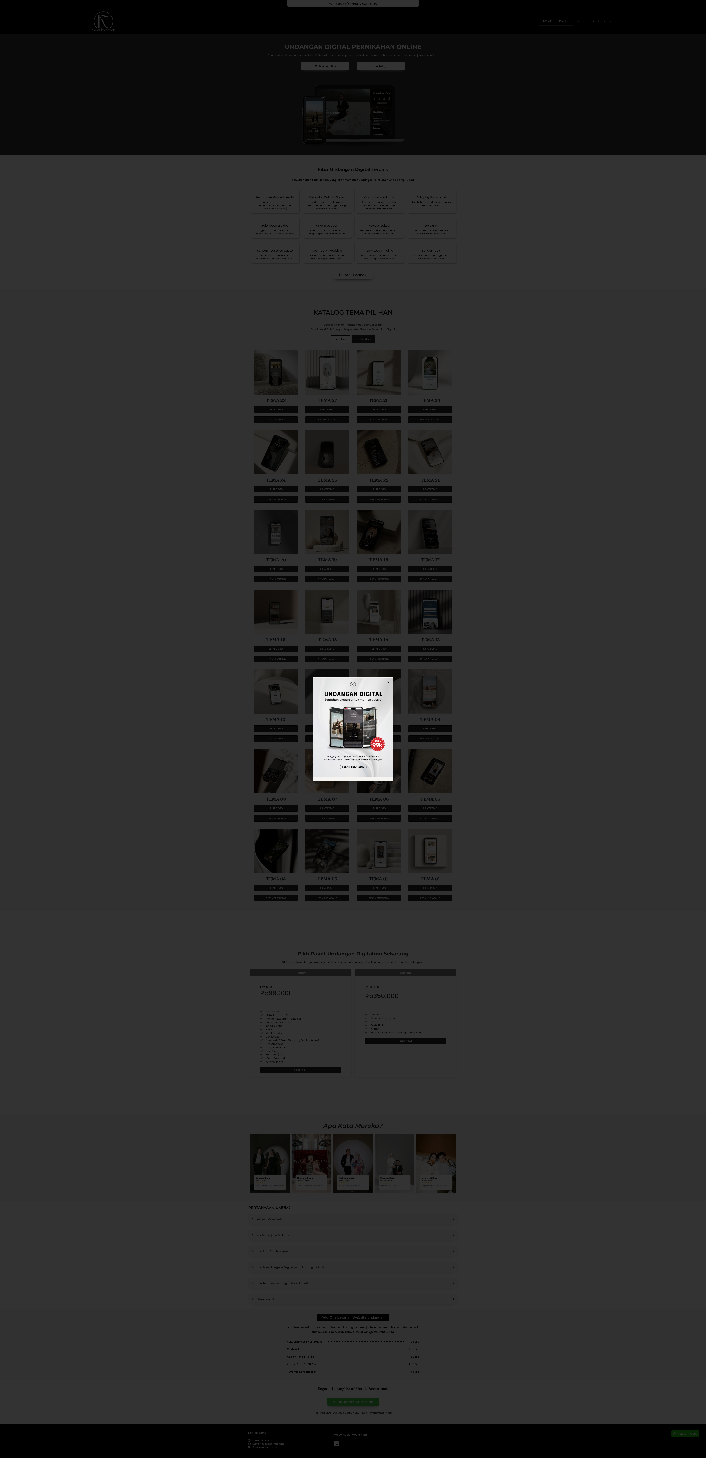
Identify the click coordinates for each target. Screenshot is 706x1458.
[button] (388, 682)
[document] (353, 729)
